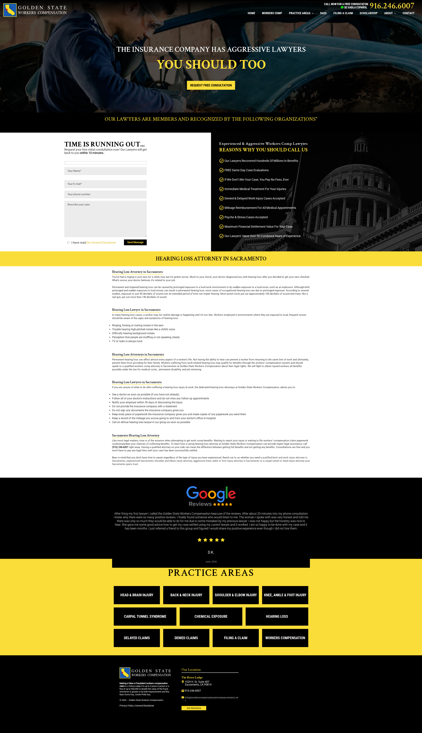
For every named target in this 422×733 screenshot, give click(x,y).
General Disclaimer (144, 705)
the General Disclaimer (101, 242)
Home (251, 13)
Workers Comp (272, 13)
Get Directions (194, 708)
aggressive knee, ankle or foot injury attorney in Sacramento (226, 460)
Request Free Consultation (211, 85)
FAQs (323, 13)
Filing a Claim (343, 13)
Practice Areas (299, 13)
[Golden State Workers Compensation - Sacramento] (35, 15)
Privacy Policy (127, 705)
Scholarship (368, 13)
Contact (408, 13)
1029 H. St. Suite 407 (197, 681)
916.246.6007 (392, 5)
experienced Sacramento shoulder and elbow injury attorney (159, 460)
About (388, 13)
